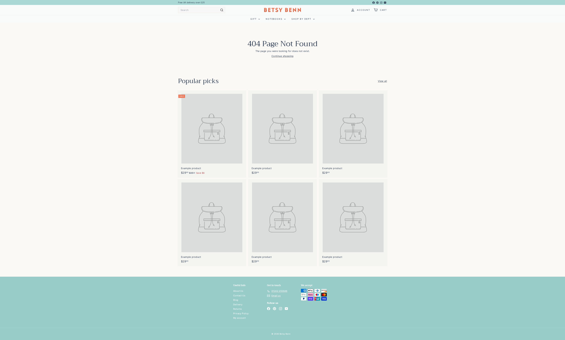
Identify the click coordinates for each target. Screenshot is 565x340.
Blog (235, 300)
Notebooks (274, 19)
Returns (237, 309)
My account (239, 317)
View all (382, 81)
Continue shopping (282, 56)
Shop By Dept (301, 19)
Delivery (237, 304)
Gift (254, 19)
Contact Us (239, 295)
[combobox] (201, 10)
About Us (238, 291)
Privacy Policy (241, 313)
